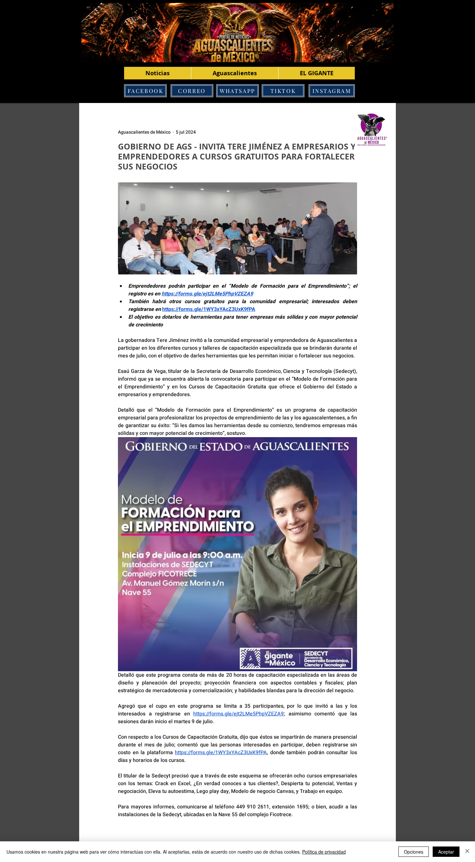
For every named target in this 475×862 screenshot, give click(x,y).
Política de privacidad (324, 851)
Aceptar (446, 851)
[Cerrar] (467, 852)
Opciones (413, 851)
